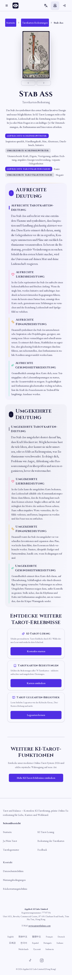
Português (47, 942)
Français (49, 936)
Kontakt (7, 862)
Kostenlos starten (36, 651)
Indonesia (49, 949)
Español (35, 942)
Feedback (42, 849)
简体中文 (22, 936)
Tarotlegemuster (11, 849)
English (10, 936)
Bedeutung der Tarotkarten (50, 841)
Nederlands (23, 949)
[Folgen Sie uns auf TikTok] (30, 960)
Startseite (7, 832)
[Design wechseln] (55, 5)
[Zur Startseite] (17, 5)
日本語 (12, 942)
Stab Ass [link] (58, 22)
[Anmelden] (64, 5)
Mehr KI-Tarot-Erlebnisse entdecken (36, 777)
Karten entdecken (36, 683)
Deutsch (61, 936)
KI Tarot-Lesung (45, 832)
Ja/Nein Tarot (10, 841)
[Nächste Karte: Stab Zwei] (44, 83)
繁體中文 (36, 936)
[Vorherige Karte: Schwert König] (28, 83)
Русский (37, 949)
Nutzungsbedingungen (14, 880)
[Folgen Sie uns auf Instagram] (41, 960)
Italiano (59, 942)
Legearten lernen (36, 715)
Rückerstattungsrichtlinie (15, 888)
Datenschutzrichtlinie (13, 871)
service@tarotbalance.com (39, 925)
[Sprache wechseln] (46, 5)
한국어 (23, 942)
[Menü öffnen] (6, 5)
